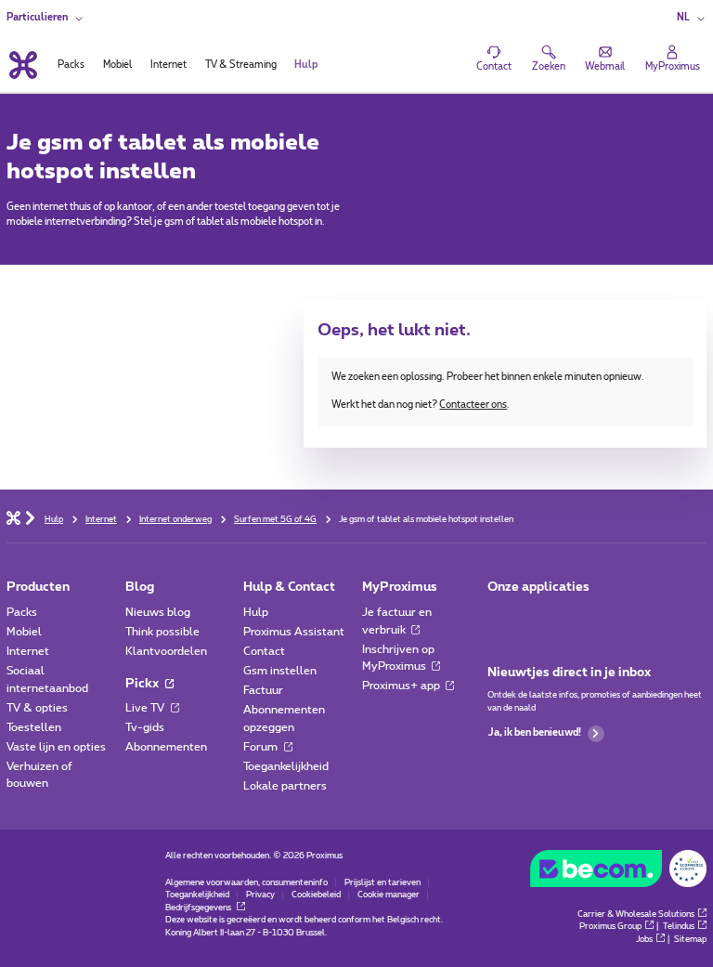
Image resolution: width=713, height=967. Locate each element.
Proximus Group (610, 926)
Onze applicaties (538, 587)
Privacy (260, 895)
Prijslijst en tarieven (382, 883)
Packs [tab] (71, 65)
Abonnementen (166, 746)
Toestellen (33, 727)
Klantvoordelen (166, 651)
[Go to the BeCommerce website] (618, 872)
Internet (27, 651)
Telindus (678, 926)
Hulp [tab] (306, 65)
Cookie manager (388, 895)
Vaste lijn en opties (56, 746)
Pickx (143, 683)
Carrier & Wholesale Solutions (635, 914)
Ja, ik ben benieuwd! (534, 733)
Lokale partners (285, 785)
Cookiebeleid (316, 895)
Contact (264, 651)
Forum (261, 746)
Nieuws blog (157, 612)
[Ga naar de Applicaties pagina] (499, 616)
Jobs (644, 939)
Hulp (255, 612)
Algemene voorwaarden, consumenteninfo (246, 883)
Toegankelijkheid (286, 766)
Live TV (146, 707)
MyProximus (399, 587)
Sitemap (690, 939)
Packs (21, 612)
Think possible (162, 631)
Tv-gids (144, 727)
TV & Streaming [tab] (241, 65)
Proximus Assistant (293, 631)
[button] (692, 18)
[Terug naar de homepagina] (21, 65)
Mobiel (24, 631)
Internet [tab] (168, 65)
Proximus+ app (402, 685)
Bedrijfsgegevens (199, 908)
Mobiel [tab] (117, 65)
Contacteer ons (473, 405)
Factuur (263, 690)
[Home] (13, 517)
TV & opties (37, 707)
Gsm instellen (280, 670)
